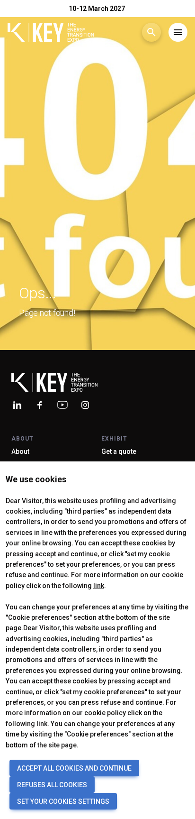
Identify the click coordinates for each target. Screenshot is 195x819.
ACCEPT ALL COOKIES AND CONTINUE (74, 768)
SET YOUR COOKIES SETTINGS (63, 801)
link (98, 585)
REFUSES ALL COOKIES (52, 785)
